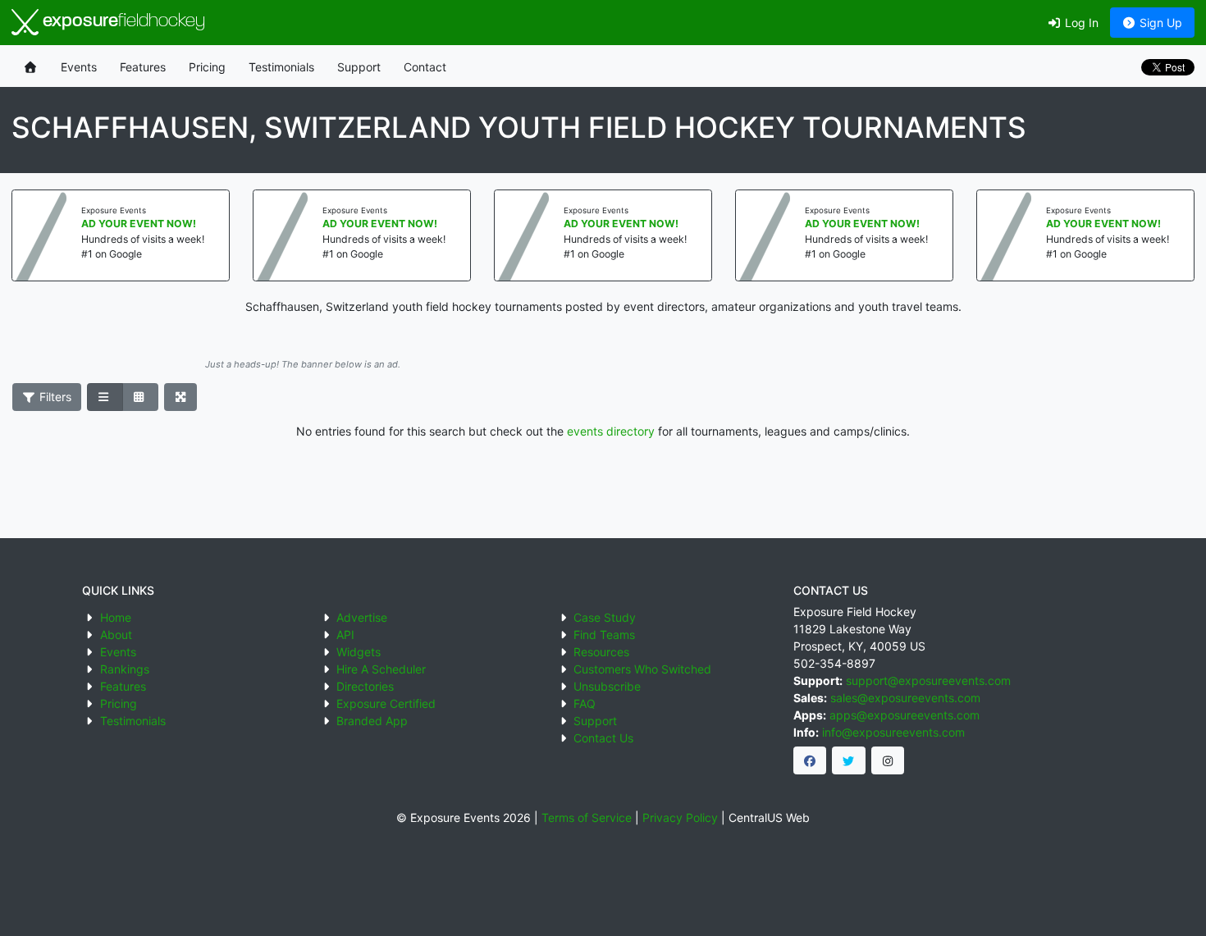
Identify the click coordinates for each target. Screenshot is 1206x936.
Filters (53, 397)
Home (115, 617)
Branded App (372, 721)
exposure (122, 21)
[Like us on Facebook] (810, 760)
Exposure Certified (386, 703)
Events (79, 67)
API (345, 635)
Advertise (361, 617)
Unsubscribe (607, 686)
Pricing (207, 67)
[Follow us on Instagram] (888, 760)
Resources (601, 652)
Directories (365, 686)
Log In (1080, 23)
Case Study (604, 617)
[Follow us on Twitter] (849, 760)
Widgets (358, 652)
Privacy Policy (680, 817)
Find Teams (604, 635)
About (116, 635)
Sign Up (1159, 23)
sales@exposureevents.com (905, 698)
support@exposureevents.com (928, 680)
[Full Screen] (181, 397)
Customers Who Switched (642, 669)
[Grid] (140, 397)
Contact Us (603, 738)
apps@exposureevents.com (904, 715)
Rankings (124, 669)
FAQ (584, 703)
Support (359, 67)
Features (143, 67)
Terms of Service (586, 817)
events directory (611, 431)
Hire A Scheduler (381, 669)
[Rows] (105, 397)
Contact (425, 67)
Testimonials (281, 67)
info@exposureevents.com (893, 732)
